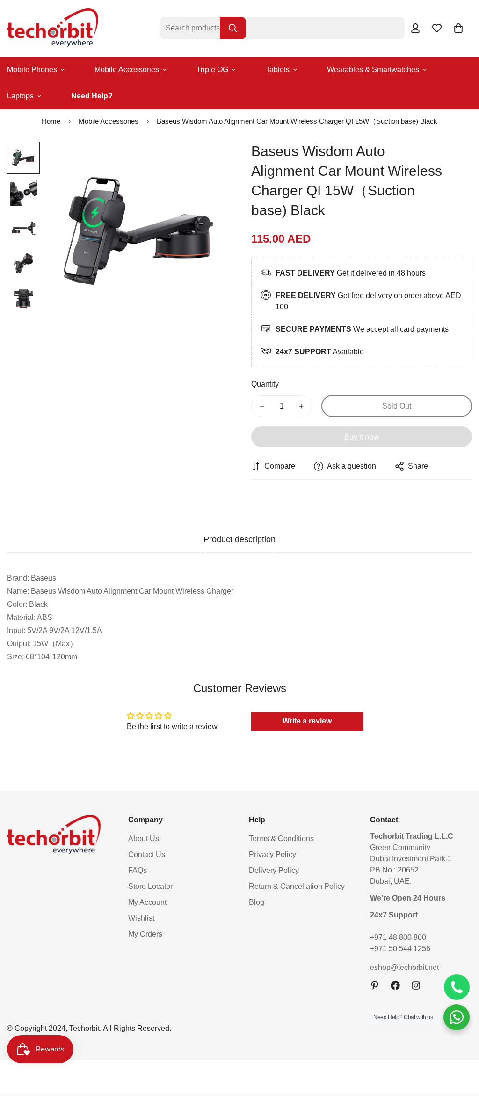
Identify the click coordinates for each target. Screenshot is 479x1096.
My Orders (145, 934)
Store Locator (150, 886)
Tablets (278, 70)
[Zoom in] (207, 161)
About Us (143, 839)
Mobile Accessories (126, 70)
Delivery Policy (274, 870)
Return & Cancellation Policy (297, 886)
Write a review (307, 721)
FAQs (137, 870)
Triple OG (212, 70)
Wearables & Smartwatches (373, 70)
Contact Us (146, 854)
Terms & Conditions (281, 839)
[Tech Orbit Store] (52, 28)
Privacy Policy (272, 854)
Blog (256, 902)
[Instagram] (416, 985)
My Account (147, 902)
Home (51, 121)
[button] (458, 28)
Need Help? (92, 96)
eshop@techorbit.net (404, 967)
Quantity (265, 384)
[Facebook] (395, 985)
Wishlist (141, 918)
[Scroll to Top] (461, 1045)
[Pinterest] (374, 985)
